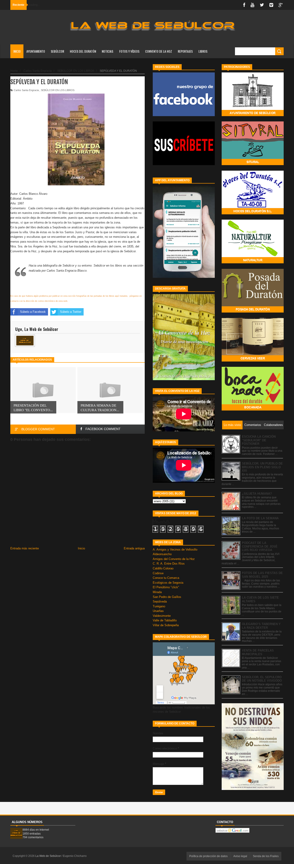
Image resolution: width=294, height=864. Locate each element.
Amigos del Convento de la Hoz (174, 559)
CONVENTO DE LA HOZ (158, 51)
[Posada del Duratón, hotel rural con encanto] (253, 311)
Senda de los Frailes (266, 856)
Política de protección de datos (208, 856)
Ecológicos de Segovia (168, 582)
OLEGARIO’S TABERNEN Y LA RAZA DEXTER (261, 625)
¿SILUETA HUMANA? (257, 493)
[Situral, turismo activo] (253, 164)
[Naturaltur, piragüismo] (253, 262)
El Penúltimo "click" (166, 587)
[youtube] (252, 5)
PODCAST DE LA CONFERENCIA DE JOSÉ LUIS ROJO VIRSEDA (259, 546)
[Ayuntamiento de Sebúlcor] (253, 115)
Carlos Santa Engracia (26, 90)
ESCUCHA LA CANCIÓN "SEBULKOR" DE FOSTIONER (259, 440)
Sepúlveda (160, 601)
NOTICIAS (107, 51)
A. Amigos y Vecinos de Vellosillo (175, 549)
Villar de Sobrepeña (166, 625)
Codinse (158, 573)
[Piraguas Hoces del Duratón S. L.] (253, 213)
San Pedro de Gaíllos (167, 597)
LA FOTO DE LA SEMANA (260, 518)
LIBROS (202, 51)
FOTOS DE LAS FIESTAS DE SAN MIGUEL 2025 (262, 574)
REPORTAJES (185, 51)
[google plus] (281, 5)
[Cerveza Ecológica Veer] (253, 360)
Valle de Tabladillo (165, 620)
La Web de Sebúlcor (48, 856)
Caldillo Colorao (163, 568)
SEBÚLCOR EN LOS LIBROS (57, 90)
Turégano (159, 606)
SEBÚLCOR (57, 51)
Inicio (17, 51)
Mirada (157, 592)
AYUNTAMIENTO (35, 51)
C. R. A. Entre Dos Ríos (169, 563)
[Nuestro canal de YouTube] (184, 164)
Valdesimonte (162, 615)
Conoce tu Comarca (166, 578)
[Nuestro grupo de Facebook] (184, 115)
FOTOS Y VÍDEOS (129, 51)
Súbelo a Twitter (70, 311)
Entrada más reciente (24, 548)
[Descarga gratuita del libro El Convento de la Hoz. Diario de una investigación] (184, 379)
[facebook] (244, 5)
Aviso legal (240, 856)
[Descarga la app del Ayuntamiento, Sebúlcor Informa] (184, 276)
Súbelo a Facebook (33, 311)
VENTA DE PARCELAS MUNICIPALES (258, 652)
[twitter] (262, 5)
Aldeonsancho (162, 554)
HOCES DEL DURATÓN (83, 51)
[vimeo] (271, 5)
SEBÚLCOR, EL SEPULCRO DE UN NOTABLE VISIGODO (262, 679)
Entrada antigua (134, 548)
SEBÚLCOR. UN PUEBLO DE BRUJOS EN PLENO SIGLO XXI (262, 467)
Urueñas (158, 611)
